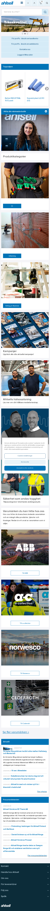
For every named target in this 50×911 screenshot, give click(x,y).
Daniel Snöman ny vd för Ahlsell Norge (27, 835)
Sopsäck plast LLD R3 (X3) (35, 100)
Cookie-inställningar (25, 455)
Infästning (12, 256)
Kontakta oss (25, 49)
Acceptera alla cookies (25, 468)
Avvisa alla (25, 462)
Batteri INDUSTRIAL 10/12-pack (13, 100)
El (12, 206)
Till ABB (25, 573)
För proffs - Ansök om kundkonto (25, 38)
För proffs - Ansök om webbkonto (25, 44)
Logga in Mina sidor (25, 55)
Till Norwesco (25, 673)
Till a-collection (25, 623)
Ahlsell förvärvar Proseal (21, 840)
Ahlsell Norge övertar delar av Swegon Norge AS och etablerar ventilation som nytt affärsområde (23, 848)
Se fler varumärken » (16, 732)
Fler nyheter (42, 792)
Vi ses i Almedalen (19, 771)
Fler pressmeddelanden (37, 856)
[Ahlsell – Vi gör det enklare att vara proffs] (7, 3)
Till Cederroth (25, 723)
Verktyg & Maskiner (12, 306)
